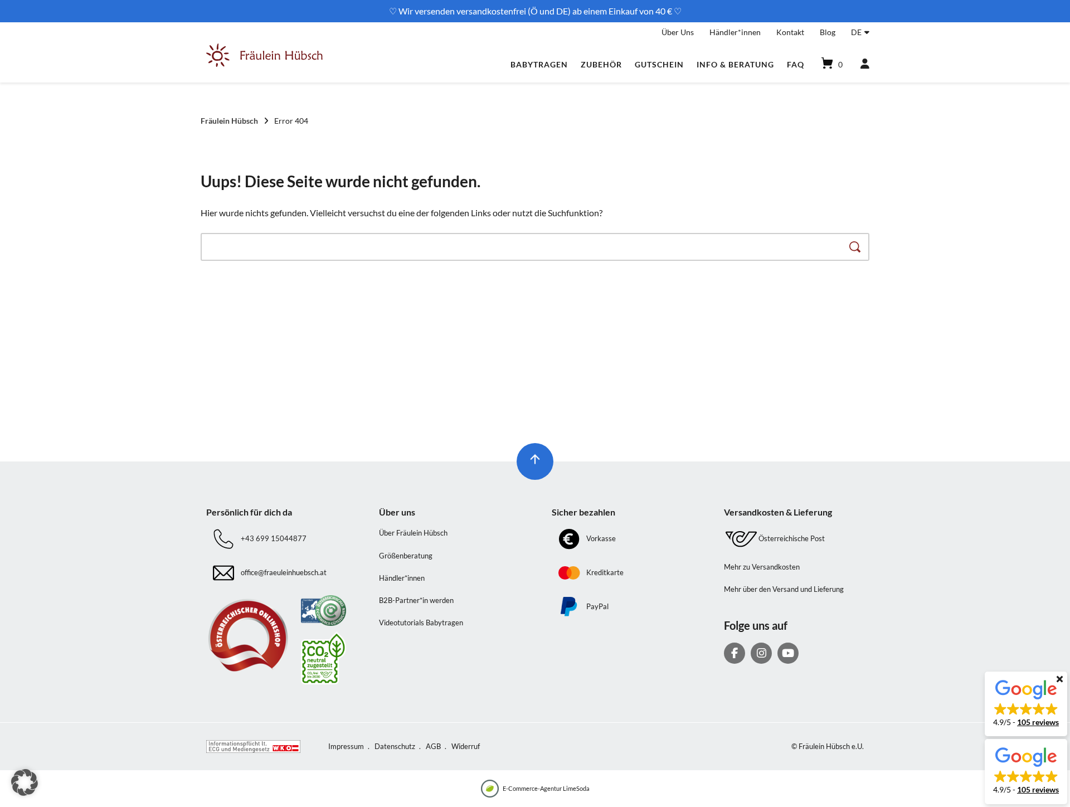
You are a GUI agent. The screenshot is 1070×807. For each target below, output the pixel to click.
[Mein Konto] (859, 64)
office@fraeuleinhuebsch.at (284, 572)
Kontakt (790, 32)
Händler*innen (735, 32)
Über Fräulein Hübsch (413, 532)
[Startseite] (265, 64)
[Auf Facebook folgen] (734, 653)
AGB (433, 746)
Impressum (346, 746)
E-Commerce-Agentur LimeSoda (546, 788)
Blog (827, 32)
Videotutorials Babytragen (421, 622)
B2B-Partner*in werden (416, 600)
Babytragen (539, 64)
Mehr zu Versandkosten (762, 566)
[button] (1026, 704)
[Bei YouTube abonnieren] (788, 653)
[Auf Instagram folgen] (761, 653)
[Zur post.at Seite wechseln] (323, 657)
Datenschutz (394, 746)
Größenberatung (405, 555)
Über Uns (678, 32)
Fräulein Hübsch (229, 120)
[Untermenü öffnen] (866, 31)
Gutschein (659, 64)
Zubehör (601, 64)
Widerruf (465, 746)
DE (856, 32)
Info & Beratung (735, 64)
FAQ (795, 64)
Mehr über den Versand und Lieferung (784, 589)
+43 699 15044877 (274, 538)
